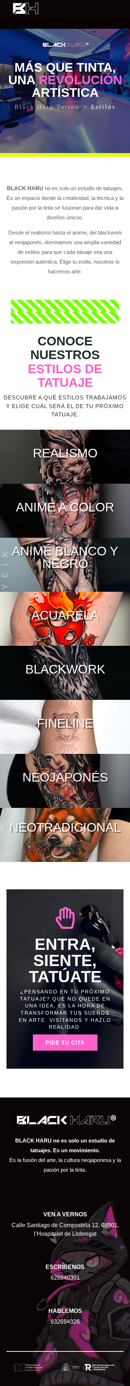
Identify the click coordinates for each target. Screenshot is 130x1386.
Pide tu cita (65, 1043)
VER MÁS (65, 483)
